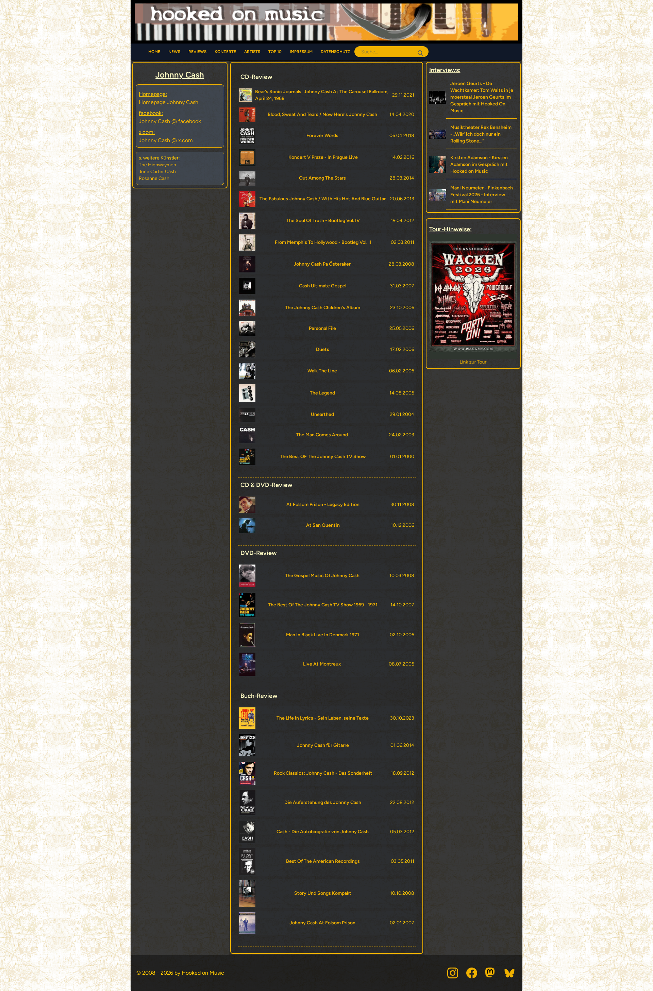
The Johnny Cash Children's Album (322, 307)
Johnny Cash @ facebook (170, 121)
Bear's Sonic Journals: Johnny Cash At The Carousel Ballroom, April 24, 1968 (321, 95)
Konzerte (225, 51)
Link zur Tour (473, 362)
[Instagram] (452, 973)
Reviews (197, 51)
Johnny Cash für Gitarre (323, 745)
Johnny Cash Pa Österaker (322, 264)
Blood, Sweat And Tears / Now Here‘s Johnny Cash (322, 114)
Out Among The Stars (322, 178)
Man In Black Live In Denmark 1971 (322, 635)
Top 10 (275, 51)
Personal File (322, 328)
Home (154, 51)
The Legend (322, 393)
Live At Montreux (322, 664)
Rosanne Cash (154, 178)
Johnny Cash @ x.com (166, 140)
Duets (322, 349)
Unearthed (322, 414)
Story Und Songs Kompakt (322, 893)
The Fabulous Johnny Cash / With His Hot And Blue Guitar (322, 199)
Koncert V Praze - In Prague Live (323, 157)
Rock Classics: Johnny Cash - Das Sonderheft (323, 773)
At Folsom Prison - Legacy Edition (322, 504)
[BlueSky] (510, 973)
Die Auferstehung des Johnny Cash (322, 802)
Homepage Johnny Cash (168, 102)
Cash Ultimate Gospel (322, 286)
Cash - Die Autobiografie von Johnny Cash (323, 832)
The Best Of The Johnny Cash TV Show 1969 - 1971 (323, 605)
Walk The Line (322, 371)
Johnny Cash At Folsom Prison (322, 923)
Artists (252, 51)
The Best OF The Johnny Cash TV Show (323, 456)
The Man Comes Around (322, 435)
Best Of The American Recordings (323, 861)
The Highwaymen (157, 165)
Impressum (301, 51)
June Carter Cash (157, 171)
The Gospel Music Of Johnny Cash (322, 575)
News (174, 51)
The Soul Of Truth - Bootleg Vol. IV (323, 220)
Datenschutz (335, 51)
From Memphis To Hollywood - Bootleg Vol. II (323, 242)
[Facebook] (472, 973)
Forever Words (322, 135)
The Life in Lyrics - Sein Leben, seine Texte (323, 718)
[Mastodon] (491, 973)
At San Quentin (323, 525)
